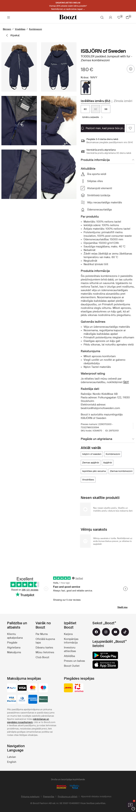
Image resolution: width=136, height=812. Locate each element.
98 (105, 109)
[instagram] (106, 632)
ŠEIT (126, 382)
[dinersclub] (22, 699)
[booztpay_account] (43, 699)
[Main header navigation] (8, 17)
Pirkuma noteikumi (30, 796)
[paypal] (11, 688)
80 (85, 109)
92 (95, 109)
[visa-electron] (11, 699)
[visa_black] (22, 688)
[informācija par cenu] (131, 69)
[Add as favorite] (130, 128)
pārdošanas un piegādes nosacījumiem (28, 721)
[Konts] (110, 17)
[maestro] (43, 688)
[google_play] (105, 655)
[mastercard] (32, 688)
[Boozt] (68, 17)
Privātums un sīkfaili (67, 796)
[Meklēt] (102, 17)
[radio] (86, 88)
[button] (19, 67)
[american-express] (32, 699)
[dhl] (68, 688)
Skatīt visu (122, 607)
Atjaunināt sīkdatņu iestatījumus (96, 796)
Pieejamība (48, 796)
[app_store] (105, 664)
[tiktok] (125, 632)
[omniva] (79, 688)
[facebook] (96, 632)
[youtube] (115, 632)
